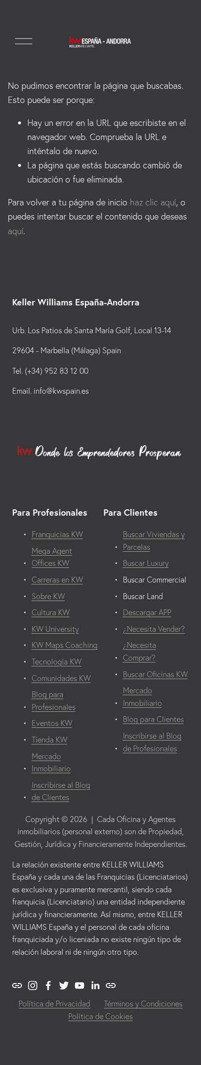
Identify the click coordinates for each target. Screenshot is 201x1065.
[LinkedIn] (95, 985)
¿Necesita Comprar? (139, 651)
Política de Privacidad (54, 1003)
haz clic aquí (153, 202)
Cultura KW (51, 612)
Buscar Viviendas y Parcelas (154, 540)
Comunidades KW (61, 678)
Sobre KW (48, 596)
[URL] (17, 985)
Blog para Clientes (153, 719)
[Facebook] (48, 985)
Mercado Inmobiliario (51, 762)
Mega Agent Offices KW (52, 557)
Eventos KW (52, 723)
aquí (15, 231)
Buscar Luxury (146, 563)
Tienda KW (49, 739)
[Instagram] (33, 985)
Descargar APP (147, 612)
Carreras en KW (57, 579)
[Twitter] (64, 985)
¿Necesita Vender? (154, 629)
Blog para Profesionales (54, 700)
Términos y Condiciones (143, 1003)
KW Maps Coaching (65, 645)
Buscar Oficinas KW (155, 674)
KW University (55, 629)
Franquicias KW (57, 534)
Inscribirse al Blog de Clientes (61, 791)
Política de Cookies (100, 1016)
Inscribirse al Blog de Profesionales (152, 742)
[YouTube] (79, 985)
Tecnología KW (56, 661)
